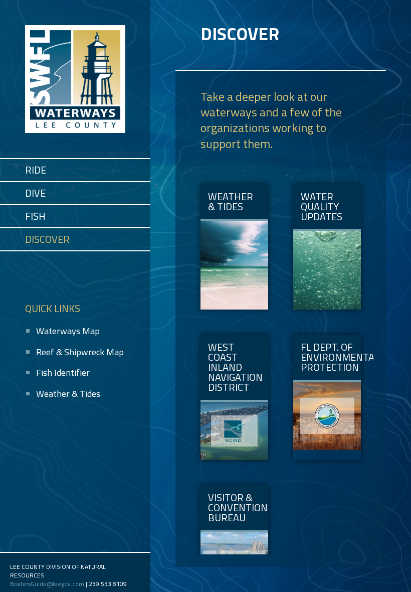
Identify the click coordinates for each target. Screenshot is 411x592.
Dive (35, 193)
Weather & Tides (68, 393)
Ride (35, 170)
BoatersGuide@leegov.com (47, 583)
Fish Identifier (63, 372)
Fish (35, 216)
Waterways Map (68, 331)
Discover (47, 239)
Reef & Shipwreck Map (80, 352)
